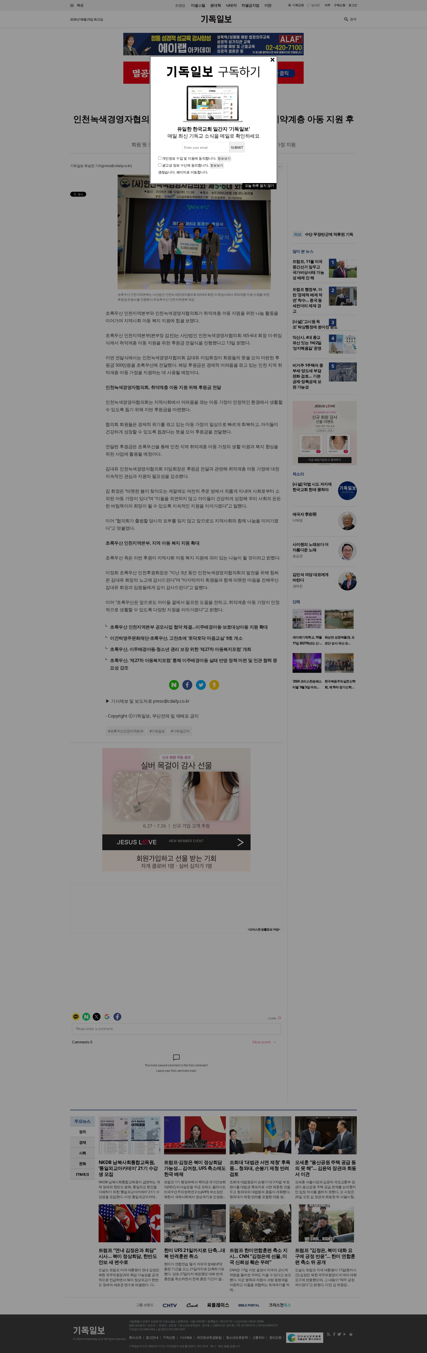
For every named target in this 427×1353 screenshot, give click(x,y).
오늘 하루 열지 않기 (259, 185)
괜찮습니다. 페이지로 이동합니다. (183, 172)
